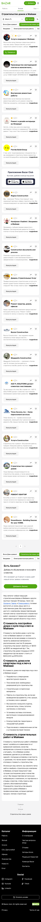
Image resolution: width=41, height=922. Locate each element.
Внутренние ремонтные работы (21, 94)
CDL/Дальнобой (8, 850)
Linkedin (8, 888)
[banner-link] (20, 178)
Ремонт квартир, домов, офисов (21, 305)
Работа (4, 8)
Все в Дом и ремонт (10, 24)
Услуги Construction (19, 440)
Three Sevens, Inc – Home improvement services (22, 413)
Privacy (5, 910)
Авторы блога (27, 852)
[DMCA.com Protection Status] (35, 904)
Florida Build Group (19, 150)
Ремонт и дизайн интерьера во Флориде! (23, 122)
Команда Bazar (28, 861)
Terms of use (34, 910)
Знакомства (6, 859)
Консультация (11, 81)
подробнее (33, 47)
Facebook (28, 879)
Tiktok (26, 884)
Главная (20, 804)
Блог (4, 868)
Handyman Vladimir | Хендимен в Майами (24, 222)
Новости (5, 864)
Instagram (8, 879)
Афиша (4, 854)
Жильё (4, 840)
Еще (35, 8)
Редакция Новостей (30, 857)
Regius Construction (19, 196)
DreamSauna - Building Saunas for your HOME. (24, 521)
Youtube (8, 884)
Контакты (26, 866)
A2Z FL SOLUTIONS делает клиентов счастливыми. (22, 385)
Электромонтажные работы (24, 29)
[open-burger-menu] (38, 3)
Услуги (20, 8)
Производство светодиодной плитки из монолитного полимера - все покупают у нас (24, 69)
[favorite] (36, 35)
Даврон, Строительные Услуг (23, 278)
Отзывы (25, 847)
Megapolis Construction (21, 358)
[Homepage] (6, 3)
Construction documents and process (23, 251)
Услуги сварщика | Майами (22, 39)
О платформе (27, 836)
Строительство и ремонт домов (21, 467)
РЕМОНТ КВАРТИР (19, 494)
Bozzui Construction (19, 332)
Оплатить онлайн (22, 897)
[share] (30, 35)
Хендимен (6, 29)
